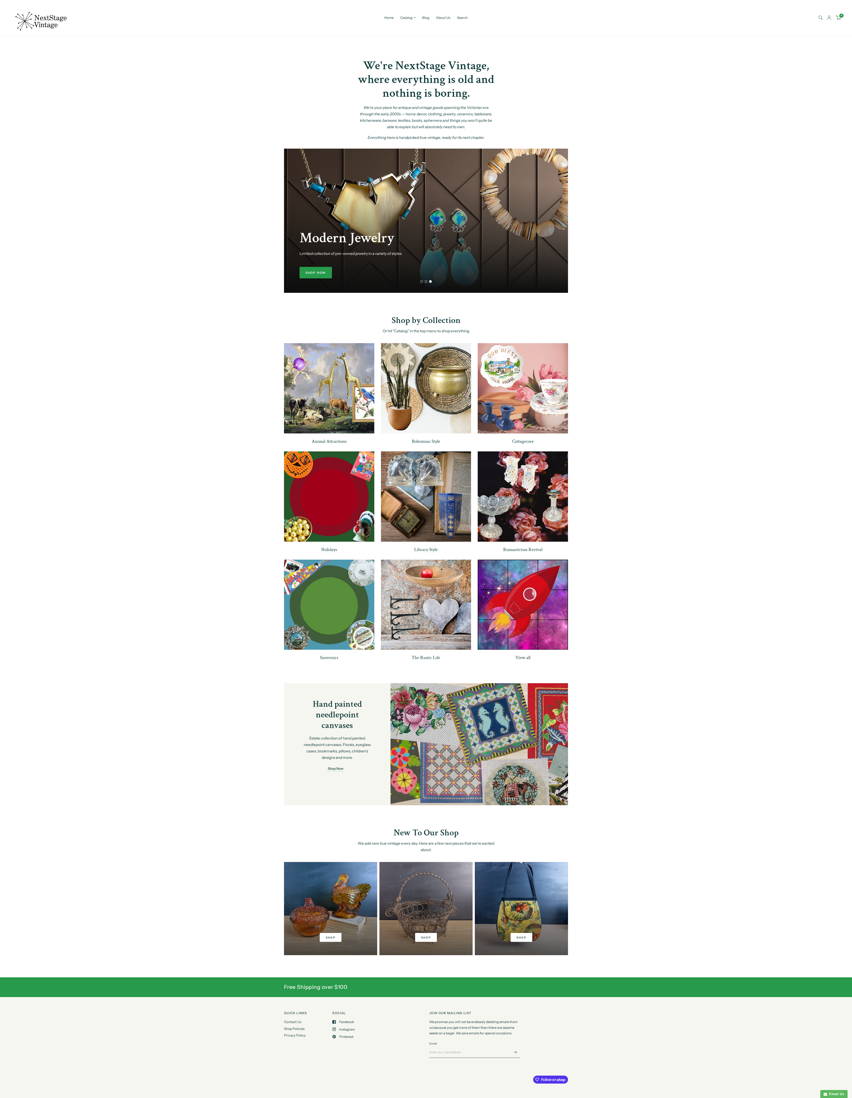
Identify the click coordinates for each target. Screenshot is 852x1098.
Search (462, 18)
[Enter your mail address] (515, 1052)
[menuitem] (389, 18)
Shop (331, 937)
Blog (425, 18)
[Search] (820, 17)
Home (389, 18)
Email (433, 1043)
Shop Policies (294, 1029)
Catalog (406, 18)
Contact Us (292, 1022)
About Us (443, 18)
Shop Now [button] (335, 768)
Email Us (835, 1094)
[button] (316, 272)
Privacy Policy (295, 1035)
